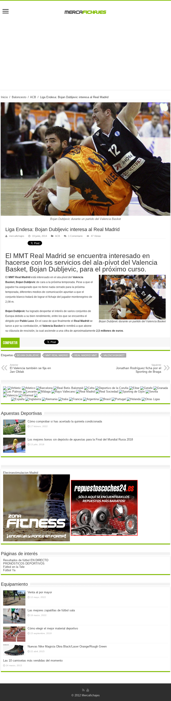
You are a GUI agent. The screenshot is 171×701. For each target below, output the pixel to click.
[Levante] (30, 391)
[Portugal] (119, 399)
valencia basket (114, 355)
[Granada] (160, 387)
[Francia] (75, 399)
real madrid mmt (85, 355)
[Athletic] (14, 387)
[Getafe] (146, 387)
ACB (33, 97)
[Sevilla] (152, 391)
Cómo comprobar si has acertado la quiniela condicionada (65, 421)
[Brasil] (105, 399)
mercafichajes (16, 236)
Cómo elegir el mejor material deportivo (53, 628)
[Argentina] (91, 399)
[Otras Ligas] (151, 399)
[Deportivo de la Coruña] (111, 387)
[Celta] (89, 387)
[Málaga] (44, 391)
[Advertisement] (85, 58)
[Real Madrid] (85, 391)
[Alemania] (49, 399)
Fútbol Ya (9, 570)
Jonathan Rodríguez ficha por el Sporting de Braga (138, 368)
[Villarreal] (25, 395)
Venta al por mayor (40, 592)
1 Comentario (75, 236)
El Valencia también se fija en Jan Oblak (30, 368)
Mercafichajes (91, 695)
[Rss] (83, 690)
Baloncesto (19, 97)
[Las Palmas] (12, 391)
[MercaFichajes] (85, 11)
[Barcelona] (44, 387)
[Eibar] (134, 387)
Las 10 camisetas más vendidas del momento (33, 660)
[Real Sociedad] (107, 391)
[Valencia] (10, 395)
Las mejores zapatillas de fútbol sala (51, 610)
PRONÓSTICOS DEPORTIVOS (24, 563)
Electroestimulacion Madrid (20, 472)
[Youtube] (88, 690)
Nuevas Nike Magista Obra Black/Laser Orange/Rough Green (67, 646)
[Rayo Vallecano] (63, 391)
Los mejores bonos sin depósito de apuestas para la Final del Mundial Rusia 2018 (80, 439)
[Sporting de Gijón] (132, 391)
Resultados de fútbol (16, 560)
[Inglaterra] (33, 399)
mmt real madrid (56, 355)
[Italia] (63, 399)
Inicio (4, 97)
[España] (17, 399)
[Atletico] (28, 387)
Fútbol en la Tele (13, 567)
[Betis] (68, 387)
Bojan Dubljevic (28, 355)
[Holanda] (134, 399)
